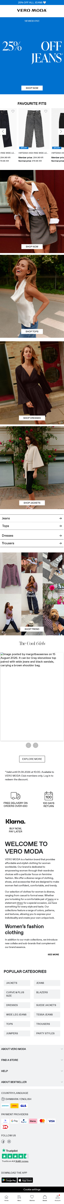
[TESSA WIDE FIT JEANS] (32, 594)
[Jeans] (32, 55)
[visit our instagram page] (9, 1142)
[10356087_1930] (32, 362)
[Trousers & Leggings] (32, 545)
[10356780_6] (32, 275)
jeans (51, 899)
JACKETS (11, 982)
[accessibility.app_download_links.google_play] (9, 1182)
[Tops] (32, 317)
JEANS (40, 982)
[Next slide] (61, 132)
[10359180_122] (32, 447)
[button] (15, 129)
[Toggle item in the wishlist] (27, 111)
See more (53, 954)
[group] (15, 135)
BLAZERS (42, 992)
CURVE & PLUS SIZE (15, 994)
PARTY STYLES (45, 1033)
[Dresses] (32, 403)
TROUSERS (43, 1024)
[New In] (32, 211)
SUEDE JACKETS (46, 1005)
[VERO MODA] (32, 10)
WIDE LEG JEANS (16, 1014)
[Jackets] (32, 488)
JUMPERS (12, 1033)
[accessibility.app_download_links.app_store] (25, 1182)
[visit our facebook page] (3, 1142)
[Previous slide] (3, 132)
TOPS (9, 1024)
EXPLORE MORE (32, 759)
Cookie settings (32, 1189)
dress (20, 902)
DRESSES (12, 1005)
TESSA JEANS (44, 1014)
